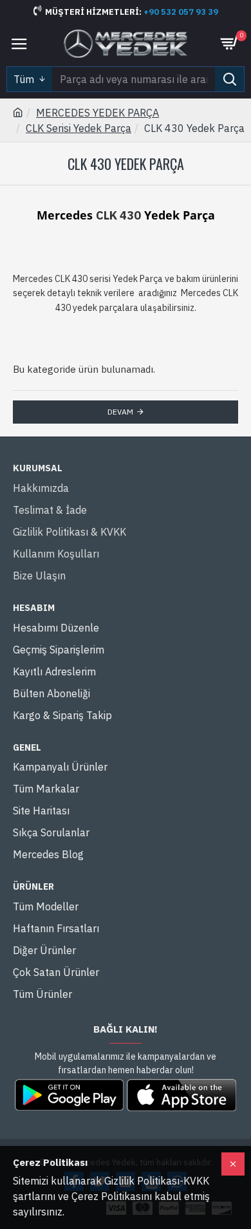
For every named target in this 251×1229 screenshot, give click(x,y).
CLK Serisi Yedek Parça (78, 128)
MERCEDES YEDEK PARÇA (97, 112)
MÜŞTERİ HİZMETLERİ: (94, 11)
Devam (120, 412)
